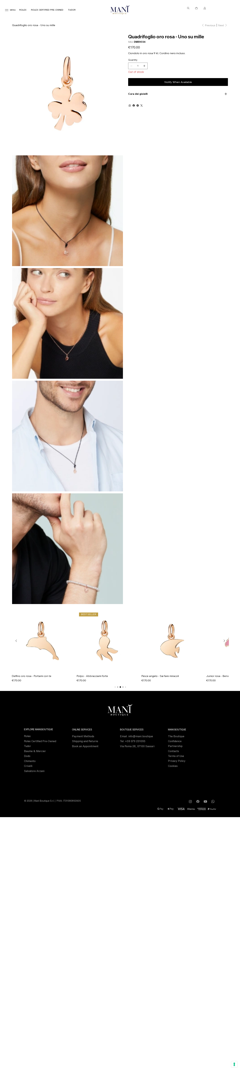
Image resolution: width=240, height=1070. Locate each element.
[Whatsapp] (213, 801)
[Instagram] (190, 801)
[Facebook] (133, 105)
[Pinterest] (137, 105)
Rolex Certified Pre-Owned (40, 741)
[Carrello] (196, 8)
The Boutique (176, 736)
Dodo (27, 756)
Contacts (173, 751)
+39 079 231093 (135, 741)
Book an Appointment (85, 746)
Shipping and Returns (85, 741)
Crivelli (28, 766)
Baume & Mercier (35, 751)
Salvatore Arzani (34, 771)
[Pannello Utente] (204, 8)
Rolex (27, 736)
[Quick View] (42, 641)
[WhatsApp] (129, 105)
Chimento (30, 761)
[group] (120, 646)
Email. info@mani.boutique (136, 736)
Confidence (175, 741)
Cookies (173, 766)
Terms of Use (176, 756)
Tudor (27, 746)
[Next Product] (224, 641)
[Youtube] (205, 801)
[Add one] (144, 66)
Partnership (175, 746)
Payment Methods (83, 736)
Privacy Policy (176, 761)
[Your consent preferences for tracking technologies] (234, 1064)
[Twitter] (141, 105)
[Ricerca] (188, 8)
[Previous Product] (16, 641)
